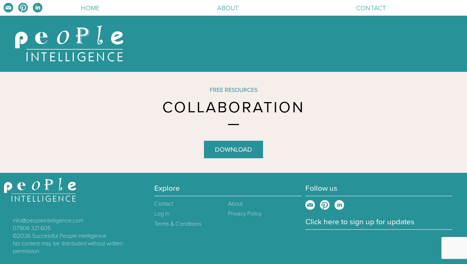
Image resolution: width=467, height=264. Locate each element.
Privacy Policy (245, 213)
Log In (161, 213)
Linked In (37, 7)
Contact (371, 8)
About (228, 8)
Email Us (8, 7)
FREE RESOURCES (234, 90)
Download (233, 149)
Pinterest (23, 7)
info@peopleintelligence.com (48, 220)
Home (90, 8)
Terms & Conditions (177, 224)
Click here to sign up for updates (359, 221)
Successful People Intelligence (69, 236)
